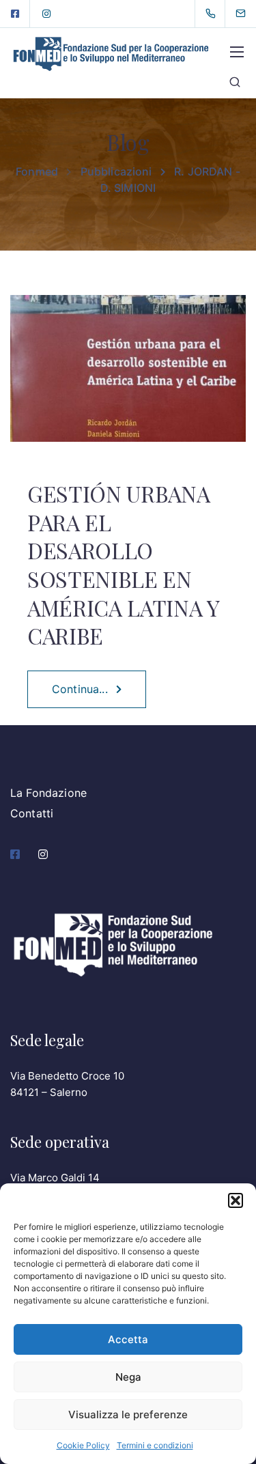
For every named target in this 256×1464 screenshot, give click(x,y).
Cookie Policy (83, 1445)
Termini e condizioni (155, 1445)
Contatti (31, 813)
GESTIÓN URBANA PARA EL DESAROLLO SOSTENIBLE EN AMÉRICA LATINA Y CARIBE (123, 564)
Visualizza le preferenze (128, 1414)
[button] (235, 1200)
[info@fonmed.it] (249, 13)
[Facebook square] (15, 13)
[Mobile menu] (237, 52)
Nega (128, 1376)
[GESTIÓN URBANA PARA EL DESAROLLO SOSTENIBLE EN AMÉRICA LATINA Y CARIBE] (128, 377)
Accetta (128, 1339)
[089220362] (213, 13)
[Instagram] (46, 13)
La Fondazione (48, 793)
